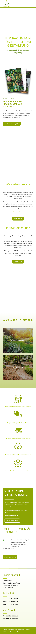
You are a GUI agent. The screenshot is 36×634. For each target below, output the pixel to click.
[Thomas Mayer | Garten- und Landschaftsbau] (15, 3)
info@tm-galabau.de (12, 616)
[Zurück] (1, 18)
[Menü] (31, 4)
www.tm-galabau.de (12, 618)
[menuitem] (31, 4)
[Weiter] (34, 18)
